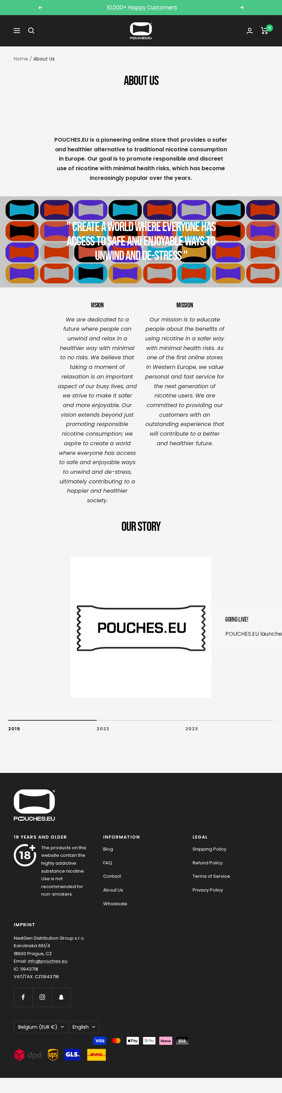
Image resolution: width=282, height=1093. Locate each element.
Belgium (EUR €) (37, 1027)
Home (21, 58)
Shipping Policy (209, 849)
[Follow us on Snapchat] (61, 997)
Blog (108, 849)
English (81, 1027)
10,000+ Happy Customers (142, 7)
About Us (113, 890)
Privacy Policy (208, 890)
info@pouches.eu (47, 961)
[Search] (31, 31)
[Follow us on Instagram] (42, 997)
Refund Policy (208, 863)
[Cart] (264, 30)
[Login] (250, 31)
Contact (112, 876)
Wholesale (115, 903)
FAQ (107, 863)
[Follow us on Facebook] (23, 997)
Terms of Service (211, 876)
